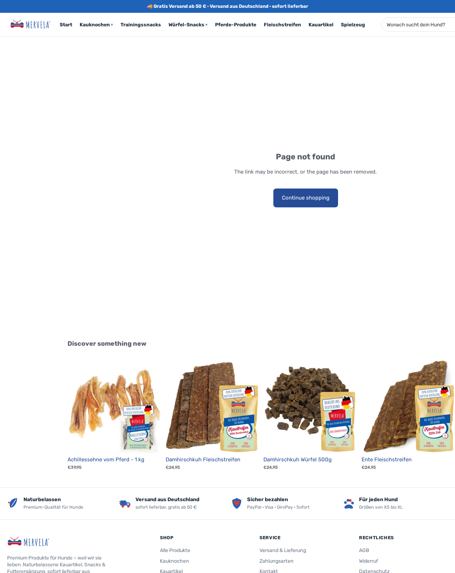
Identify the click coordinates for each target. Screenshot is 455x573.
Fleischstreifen (282, 24)
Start (66, 24)
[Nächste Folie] (150, 406)
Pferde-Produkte (235, 24)
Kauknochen (96, 24)
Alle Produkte (175, 550)
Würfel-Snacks (188, 24)
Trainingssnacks (141, 24)
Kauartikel (321, 24)
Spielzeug (353, 24)
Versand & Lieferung (282, 550)
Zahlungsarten (276, 561)
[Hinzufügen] (150, 442)
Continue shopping (306, 198)
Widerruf (368, 561)
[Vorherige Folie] (78, 406)
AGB (364, 550)
